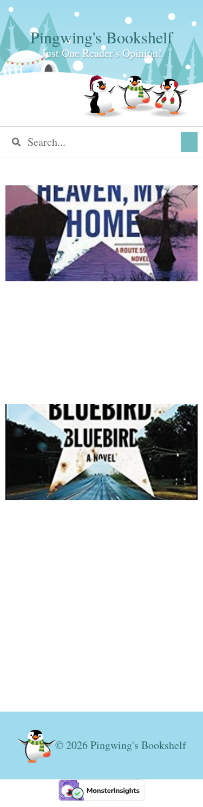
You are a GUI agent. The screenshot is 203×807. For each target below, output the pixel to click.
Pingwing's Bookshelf (101, 37)
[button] (189, 142)
